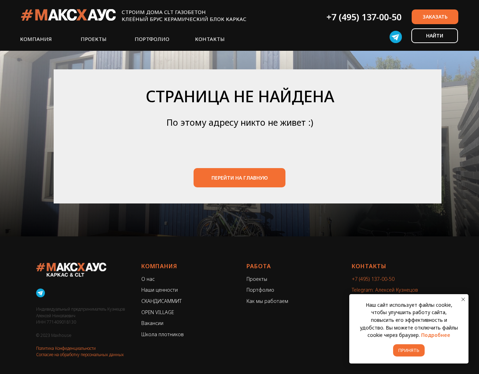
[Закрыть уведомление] (463, 299)
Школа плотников (162, 334)
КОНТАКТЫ (210, 38)
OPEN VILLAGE (157, 312)
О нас (148, 279)
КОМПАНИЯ (36, 38)
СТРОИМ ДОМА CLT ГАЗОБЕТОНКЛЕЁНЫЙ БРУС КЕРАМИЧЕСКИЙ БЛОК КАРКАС (184, 15)
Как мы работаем (267, 301)
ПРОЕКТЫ (94, 38)
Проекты (257, 279)
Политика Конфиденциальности (66, 348)
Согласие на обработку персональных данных (80, 355)
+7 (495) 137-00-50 (364, 17)
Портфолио (260, 289)
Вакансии (152, 323)
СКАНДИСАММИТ (161, 301)
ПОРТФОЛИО (152, 38)
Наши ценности (159, 289)
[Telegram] (40, 293)
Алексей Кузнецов (396, 289)
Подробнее (435, 335)
